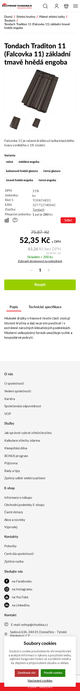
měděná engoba (29, 161)
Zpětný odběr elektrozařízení (24, 478)
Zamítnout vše (26, 672)
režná (9, 161)
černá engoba (47, 180)
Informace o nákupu (18, 497)
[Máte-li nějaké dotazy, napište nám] (15, 220)
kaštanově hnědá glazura (22, 171)
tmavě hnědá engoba (19, 180)
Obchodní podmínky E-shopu (24, 505)
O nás (8, 374)
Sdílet (68, 220)
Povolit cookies (53, 672)
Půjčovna (10, 463)
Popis (14, 307)
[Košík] (66, 6)
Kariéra (9, 399)
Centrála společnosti (19, 554)
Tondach (38, 210)
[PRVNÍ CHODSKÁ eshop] (16, 6)
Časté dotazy (13, 512)
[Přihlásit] (56, 6)
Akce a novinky (14, 520)
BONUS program (16, 456)
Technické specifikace (45, 307)
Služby (9, 423)
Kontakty (11, 536)
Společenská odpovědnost (22, 406)
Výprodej (10, 527)
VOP (7, 414)
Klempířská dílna (15, 448)
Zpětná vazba (13, 561)
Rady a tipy (12, 471)
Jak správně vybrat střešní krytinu (28, 433)
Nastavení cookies (40, 680)
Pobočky (10, 546)
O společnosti (14, 383)
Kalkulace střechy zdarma (22, 440)
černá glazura (51, 171)
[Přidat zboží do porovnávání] (6, 220)
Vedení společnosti (17, 391)
